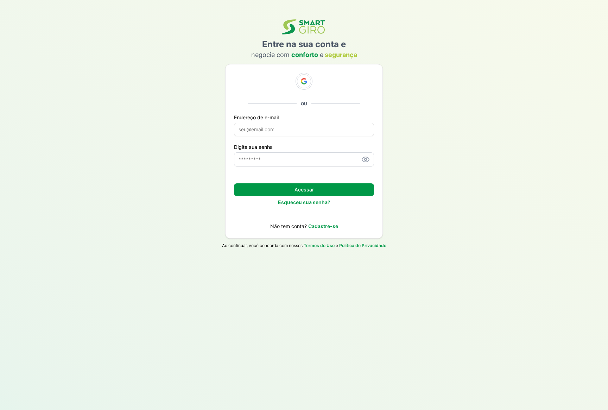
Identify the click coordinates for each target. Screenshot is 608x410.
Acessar (304, 190)
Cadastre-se (323, 226)
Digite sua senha (253, 147)
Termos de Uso (319, 245)
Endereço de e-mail (256, 117)
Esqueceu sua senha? (304, 202)
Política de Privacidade (362, 245)
